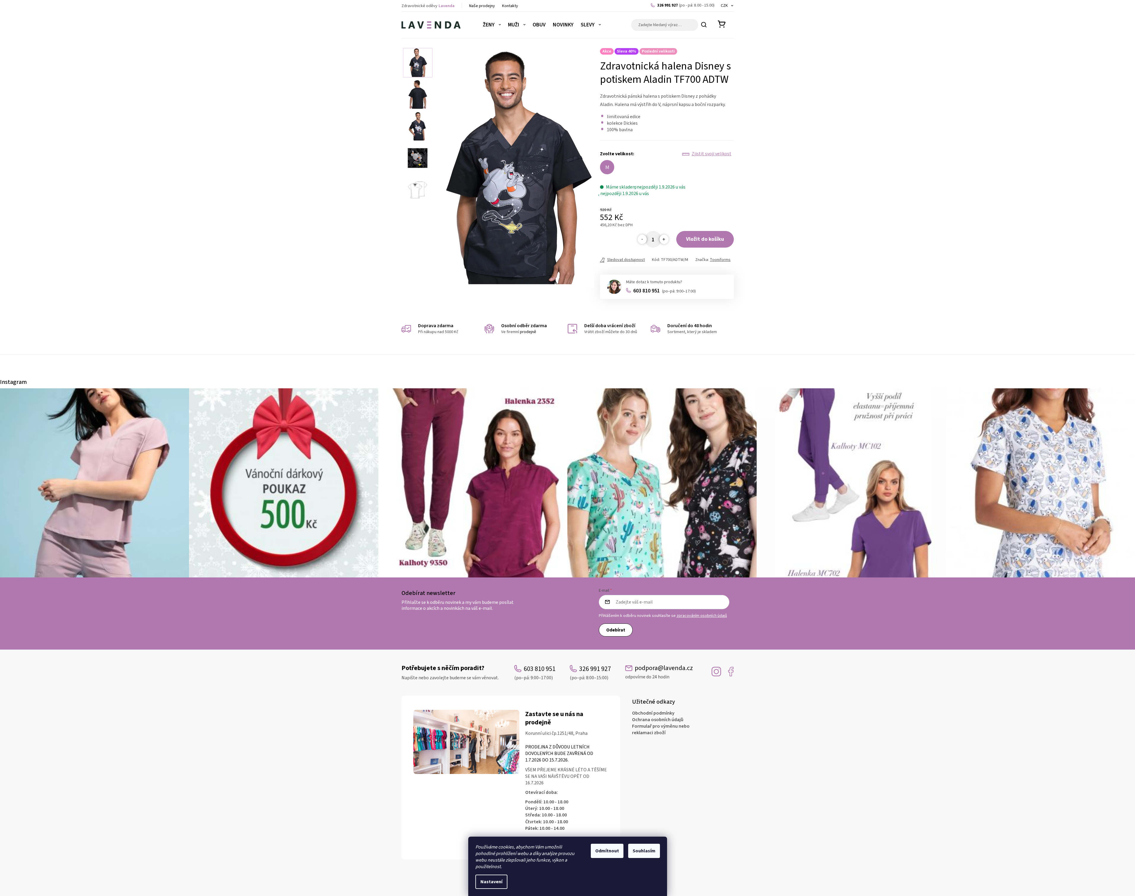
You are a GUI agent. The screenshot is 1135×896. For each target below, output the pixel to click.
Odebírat (615, 630)
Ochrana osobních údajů (657, 719)
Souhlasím (644, 851)
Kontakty (510, 6)
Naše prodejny (482, 6)
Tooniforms (720, 260)
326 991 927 (686, 5)
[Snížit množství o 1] (642, 239)
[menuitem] (491, 25)
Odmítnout (607, 851)
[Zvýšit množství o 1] (664, 239)
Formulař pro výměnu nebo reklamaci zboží (661, 729)
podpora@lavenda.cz (659, 672)
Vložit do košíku (705, 239)
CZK (725, 6)
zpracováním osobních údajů (702, 616)
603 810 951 (664, 291)
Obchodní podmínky (653, 713)
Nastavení (491, 881)
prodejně (528, 332)
